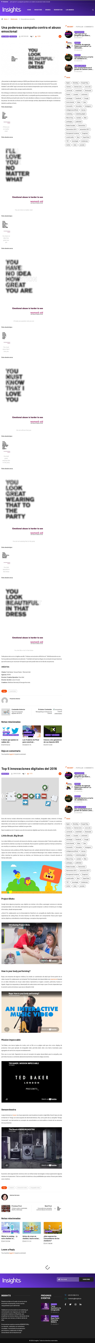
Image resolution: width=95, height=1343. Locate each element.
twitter (68, 145)
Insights (77, 42)
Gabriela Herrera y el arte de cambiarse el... (83, 58)
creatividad (12, 691)
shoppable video (35, 1187)
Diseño (68, 94)
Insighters (38, 10)
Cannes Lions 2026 (80, 65)
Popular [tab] (79, 27)
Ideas (78, 102)
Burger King (84, 83)
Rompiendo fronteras (72, 133)
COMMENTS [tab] (88, 27)
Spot (78, 137)
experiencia (54, 979)
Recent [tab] (70, 27)
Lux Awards (70, 10)
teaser (15, 1115)
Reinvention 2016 (71, 129)
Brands (48, 10)
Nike (85, 118)
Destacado (88, 90)
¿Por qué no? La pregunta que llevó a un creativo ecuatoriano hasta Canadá (30, 1)
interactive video (22, 1187)
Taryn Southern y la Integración (56, 1308)
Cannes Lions (78, 86)
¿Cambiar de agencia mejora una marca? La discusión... (82, 46)
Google (86, 98)
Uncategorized (49, 735)
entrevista (84, 94)
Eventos (5, 735)
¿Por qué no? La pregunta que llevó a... (82, 34)
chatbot (11, 1187)
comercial (69, 90)
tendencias (84, 141)
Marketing (27, 732)
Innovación (5, 773)
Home (6, 19)
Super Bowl (86, 137)
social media (70, 137)
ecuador (75, 94)
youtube (82, 145)
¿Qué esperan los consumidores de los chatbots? (9, 1238)
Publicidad (13, 36)
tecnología (75, 141)
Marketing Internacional (31, 735)
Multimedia (14, 19)
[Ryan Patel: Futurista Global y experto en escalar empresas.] (45, 1318)
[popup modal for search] (91, 9)
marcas (83, 110)
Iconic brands (70, 102)
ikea (84, 102)
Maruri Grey (69, 118)
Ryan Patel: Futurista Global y (55, 1320)
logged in (11, 754)
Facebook (78, 98)
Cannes (68, 86)
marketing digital (80, 114)
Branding (75, 83)
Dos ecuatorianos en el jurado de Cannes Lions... (83, 68)
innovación (69, 106)
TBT (67, 141)
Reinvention (58, 10)
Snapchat (85, 133)
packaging (69, 121)
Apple (68, 83)
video (75, 145)
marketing (69, 114)
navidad (78, 118)
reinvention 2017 (85, 129)
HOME (29, 10)
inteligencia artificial (72, 110)
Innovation (79, 106)
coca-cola (88, 86)
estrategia (69, 98)
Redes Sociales (70, 125)
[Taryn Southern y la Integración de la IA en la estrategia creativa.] (45, 1306)
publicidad (78, 121)
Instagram (88, 106)
